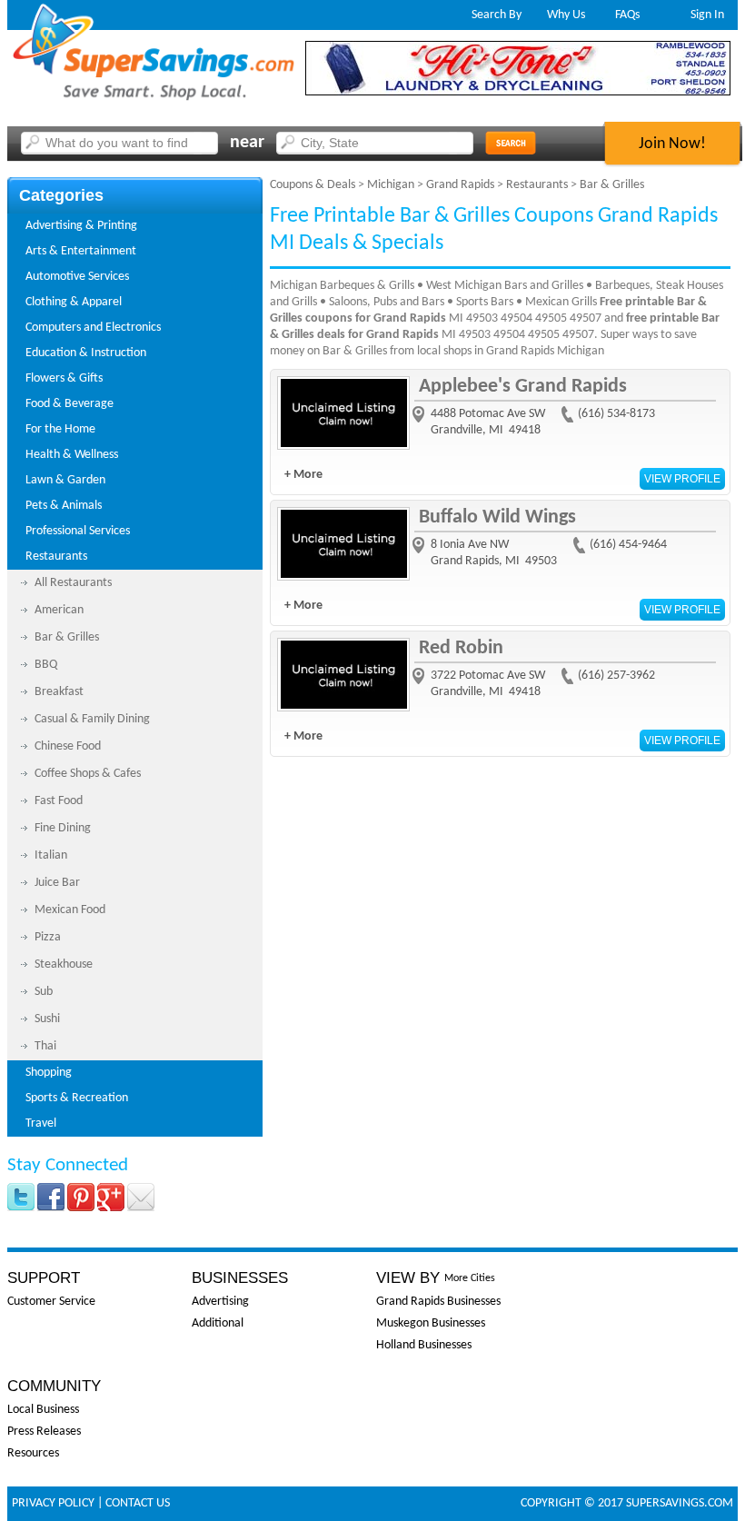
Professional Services (77, 531)
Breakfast (59, 692)
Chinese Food (68, 746)
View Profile (682, 478)
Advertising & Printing (81, 226)
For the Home (60, 429)
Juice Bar (57, 883)
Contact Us (137, 1503)
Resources (33, 1453)
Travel (40, 1123)
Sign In (707, 15)
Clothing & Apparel (73, 302)
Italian (51, 855)
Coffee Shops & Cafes (88, 773)
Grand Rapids (460, 185)
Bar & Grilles (67, 637)
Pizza (48, 937)
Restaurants (56, 556)
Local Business (43, 1410)
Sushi (47, 1019)
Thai (45, 1046)
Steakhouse (64, 964)
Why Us (566, 15)
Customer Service (51, 1301)
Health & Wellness (71, 455)
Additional (217, 1323)
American (59, 610)
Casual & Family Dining (92, 719)
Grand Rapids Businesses (438, 1301)
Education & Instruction (85, 353)
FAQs (627, 15)
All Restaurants (73, 583)
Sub (44, 992)
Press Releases (44, 1431)
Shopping (48, 1072)
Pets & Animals (63, 505)
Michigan (390, 185)
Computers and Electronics (93, 327)
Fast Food (59, 801)
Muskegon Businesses (430, 1323)
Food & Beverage (69, 404)
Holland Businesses (424, 1345)
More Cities (469, 1278)
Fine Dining (63, 828)
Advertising (220, 1301)
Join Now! (672, 144)
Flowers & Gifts (64, 378)
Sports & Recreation (76, 1098)
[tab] (135, 226)
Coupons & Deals (312, 185)
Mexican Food (70, 910)
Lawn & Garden (65, 480)
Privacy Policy (53, 1503)
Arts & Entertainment (80, 251)
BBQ (46, 664)
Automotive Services (77, 276)
